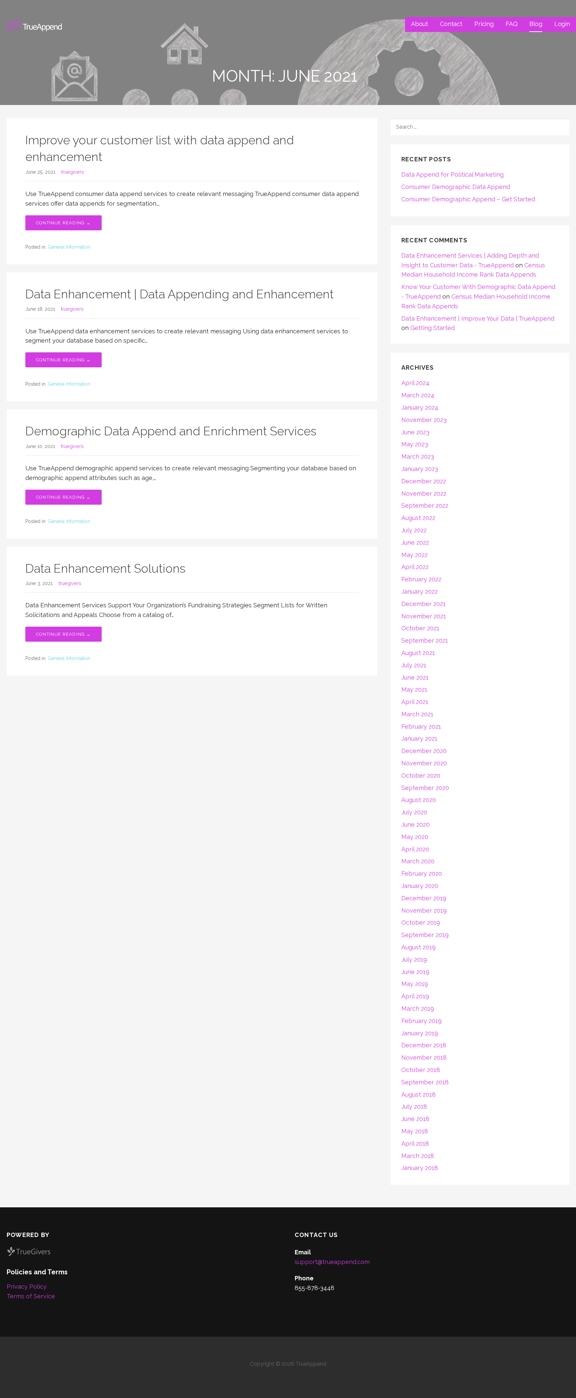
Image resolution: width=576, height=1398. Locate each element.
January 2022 (419, 591)
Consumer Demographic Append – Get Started (468, 199)
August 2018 (418, 1094)
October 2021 (420, 628)
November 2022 (423, 493)
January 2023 (419, 468)
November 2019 (424, 910)
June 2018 (415, 1118)
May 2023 (414, 444)
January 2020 (419, 885)
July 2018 (414, 1106)
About (419, 23)
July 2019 (414, 959)
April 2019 (415, 996)
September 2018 (425, 1082)
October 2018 (420, 1069)
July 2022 (414, 530)
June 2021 (415, 677)
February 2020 (421, 873)
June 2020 (415, 824)
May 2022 (414, 554)
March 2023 (417, 456)
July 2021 (413, 665)
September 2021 (424, 640)
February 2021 (421, 726)
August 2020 (418, 799)
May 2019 (414, 983)
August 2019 (418, 947)
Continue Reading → (63, 222)
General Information (69, 247)
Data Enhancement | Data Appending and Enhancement (179, 294)
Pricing (484, 23)
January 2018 (419, 1167)
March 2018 (417, 1155)
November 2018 (424, 1057)
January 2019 (419, 1033)
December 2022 (423, 481)
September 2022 (424, 505)
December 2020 (424, 750)
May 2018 (414, 1131)
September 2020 (425, 787)
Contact (451, 23)
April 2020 (415, 849)
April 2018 (415, 1143)
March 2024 (417, 395)
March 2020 (417, 861)
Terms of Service (31, 1296)
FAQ (512, 23)
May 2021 (414, 689)
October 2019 (420, 922)
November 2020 (424, 763)
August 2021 (418, 652)
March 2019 (417, 1008)
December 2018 (423, 1045)
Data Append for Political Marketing (452, 174)
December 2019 (423, 898)
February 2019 (421, 1020)
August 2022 (418, 517)
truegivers (72, 172)
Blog (535, 23)
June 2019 (415, 971)
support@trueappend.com (332, 1261)
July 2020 (414, 812)
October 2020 (420, 775)
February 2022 (421, 579)
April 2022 (415, 566)
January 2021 (419, 738)
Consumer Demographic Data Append (455, 186)
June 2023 (415, 432)
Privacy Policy (27, 1286)
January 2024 (419, 407)
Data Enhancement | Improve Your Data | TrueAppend (477, 318)
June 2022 (415, 542)
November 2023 (424, 419)
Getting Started (432, 327)
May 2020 (414, 836)
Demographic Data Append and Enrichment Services (170, 431)
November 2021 (423, 616)
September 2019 (425, 934)
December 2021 (423, 603)
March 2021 (417, 714)
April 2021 (414, 701)
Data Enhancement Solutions (105, 568)
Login (562, 23)
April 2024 (415, 382)
